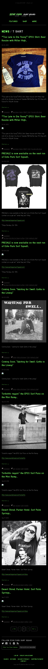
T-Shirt (29, 112)
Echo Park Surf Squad (14, 238)
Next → (34, 629)
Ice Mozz (22, 238)
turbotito (26, 468)
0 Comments (7, 112)
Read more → (5, 107)
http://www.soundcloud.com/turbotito (13, 458)
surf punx (18, 468)
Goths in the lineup (21, 357)
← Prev (14, 629)
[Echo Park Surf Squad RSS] (18, 643)
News (5, 31)
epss (14, 468)
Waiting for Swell (33, 238)
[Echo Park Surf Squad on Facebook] (6, 643)
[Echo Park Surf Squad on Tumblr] (10, 643)
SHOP (25, 21)
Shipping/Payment (37, 659)
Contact (23, 661)
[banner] (24, 15)
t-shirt (22, 468)
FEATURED (13, 21)
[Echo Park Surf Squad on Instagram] (14, 643)
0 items (20, 3)
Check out (30, 3)
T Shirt (28, 357)
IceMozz (26, 585)
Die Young (6, 238)
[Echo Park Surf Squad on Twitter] (3, 643)
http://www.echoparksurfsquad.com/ (13, 220)
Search (6, 659)
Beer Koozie (16, 112)
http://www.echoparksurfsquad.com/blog (14, 574)
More (34, 21)
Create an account (26, 655)
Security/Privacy (23, 659)
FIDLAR (25, 112)
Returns (13, 659)
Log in (16, 655)
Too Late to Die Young (36, 112)
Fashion (21, 112)
